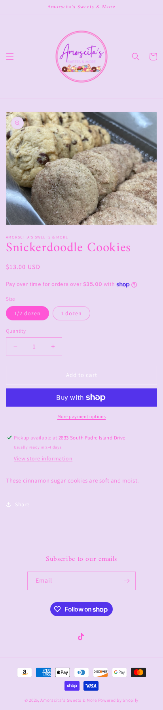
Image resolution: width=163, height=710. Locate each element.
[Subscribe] (126, 581)
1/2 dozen (27, 313)
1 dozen (71, 313)
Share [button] (22, 504)
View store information (43, 458)
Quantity (16, 331)
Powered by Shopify (118, 700)
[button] (10, 56)
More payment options (81, 416)
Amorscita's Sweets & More (68, 700)
